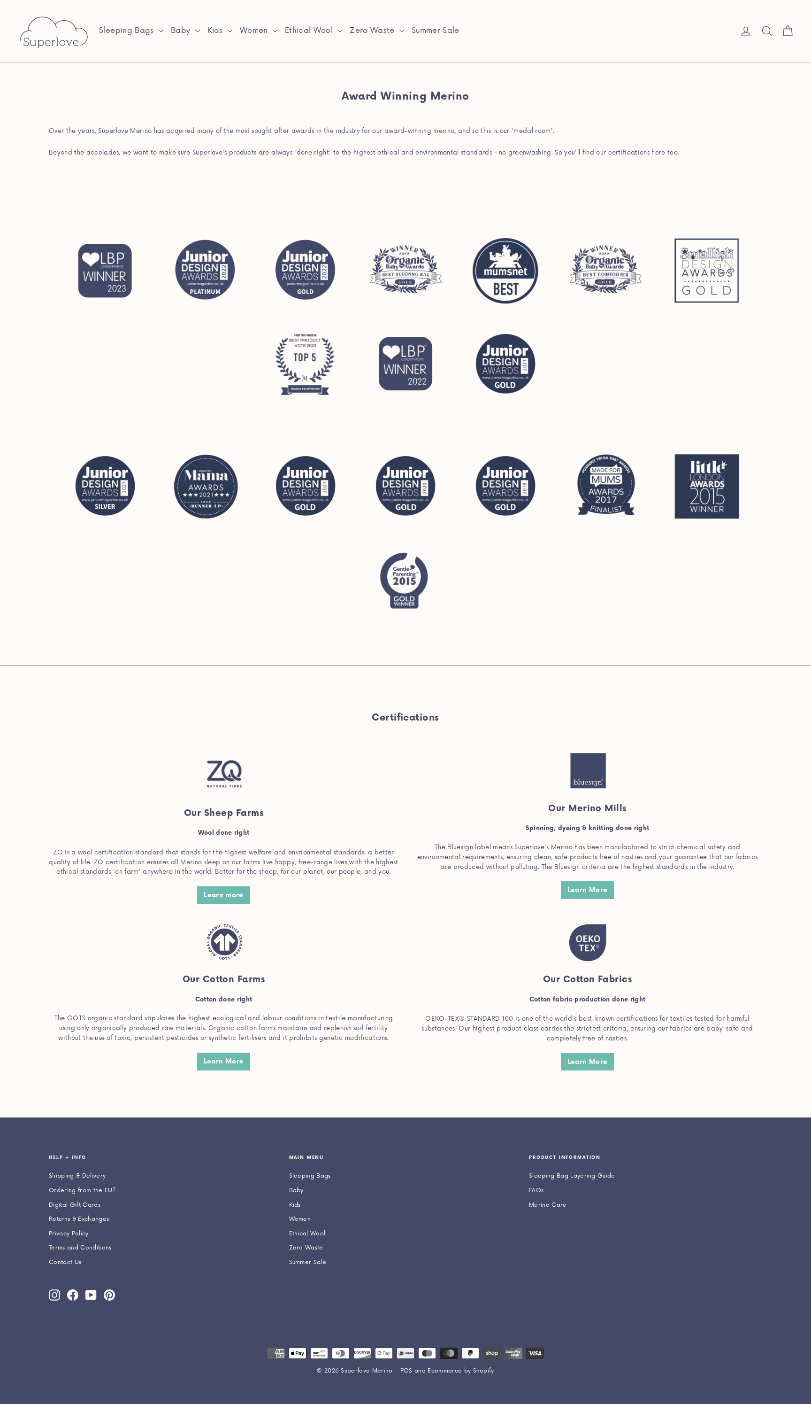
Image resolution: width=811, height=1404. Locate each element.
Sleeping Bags (127, 30)
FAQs (536, 1190)
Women (255, 30)
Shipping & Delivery (77, 1175)
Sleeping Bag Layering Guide (572, 1175)
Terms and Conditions (80, 1247)
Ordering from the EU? (82, 1190)
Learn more (224, 895)
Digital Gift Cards (74, 1205)
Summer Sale (435, 30)
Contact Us (65, 1262)
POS (406, 1370)
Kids (216, 30)
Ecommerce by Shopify (461, 1370)
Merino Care (548, 1205)
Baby (182, 30)
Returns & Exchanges (79, 1219)
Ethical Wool (310, 30)
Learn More (587, 890)
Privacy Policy (69, 1233)
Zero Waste (373, 30)
